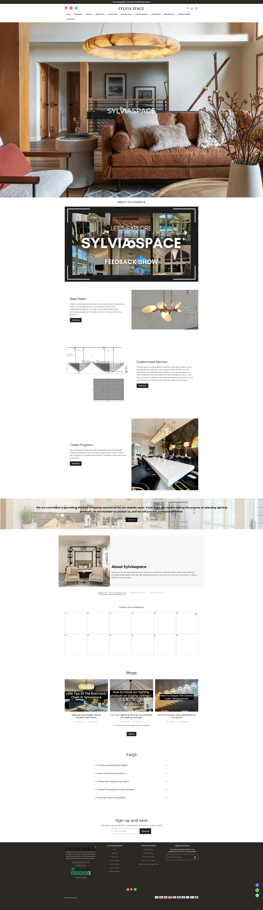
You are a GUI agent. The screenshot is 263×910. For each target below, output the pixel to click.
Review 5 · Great (80, 877)
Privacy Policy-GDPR (148, 860)
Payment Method (114, 871)
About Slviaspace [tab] (112, 593)
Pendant (89, 14)
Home (68, 14)
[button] (188, 8)
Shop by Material (141, 14)
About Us (115, 853)
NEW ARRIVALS (169, 14)
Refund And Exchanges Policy (148, 864)
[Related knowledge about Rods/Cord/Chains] (86, 695)
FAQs (114, 849)
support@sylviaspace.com (81, 862)
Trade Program (114, 860)
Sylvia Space (92, 722)
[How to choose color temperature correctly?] (176, 695)
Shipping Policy (148, 849)
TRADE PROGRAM (184, 14)
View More (76, 320)
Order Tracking (115, 868)
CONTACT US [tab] (138, 593)
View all (131, 734)
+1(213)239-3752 (80, 865)
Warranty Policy (148, 853)
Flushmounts (113, 14)
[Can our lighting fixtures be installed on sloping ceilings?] (131, 695)
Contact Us (70, 19)
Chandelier (78, 14)
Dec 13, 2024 (80, 722)
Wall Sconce (100, 14)
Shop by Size (156, 14)
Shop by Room (126, 14)
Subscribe (145, 831)
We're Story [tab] (157, 593)
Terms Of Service (148, 857)
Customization (114, 864)
